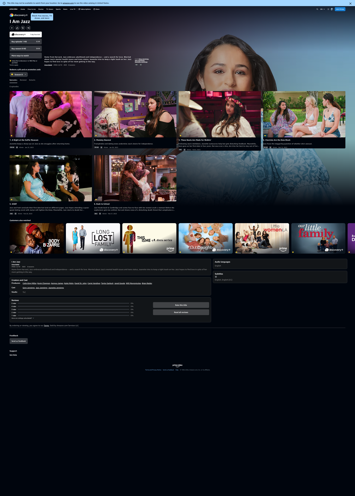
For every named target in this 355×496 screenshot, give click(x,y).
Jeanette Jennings (141, 62)
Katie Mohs (69, 283)
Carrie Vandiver (94, 283)
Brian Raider (147, 283)
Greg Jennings (144, 59)
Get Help (13, 355)
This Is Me (149, 238)
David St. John (81, 283)
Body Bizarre (37, 238)
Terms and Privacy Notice (153, 370)
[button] (23, 318)
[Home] (13, 9)
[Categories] (328, 9)
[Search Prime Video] (317, 9)
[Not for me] (23, 28)
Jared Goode (119, 283)
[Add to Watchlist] (12, 28)
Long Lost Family (93, 238)
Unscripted (48, 65)
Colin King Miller (29, 283)
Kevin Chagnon (43, 283)
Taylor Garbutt (107, 283)
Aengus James (57, 283)
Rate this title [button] (181, 305)
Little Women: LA (262, 238)
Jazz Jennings (139, 60)
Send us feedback (168, 370)
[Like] (17, 28)
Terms (46, 325)
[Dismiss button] (350, 3)
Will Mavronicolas (133, 283)
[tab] (13, 80)
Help (176, 370)
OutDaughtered (206, 238)
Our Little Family (318, 238)
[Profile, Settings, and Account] (332, 9)
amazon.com (68, 3)
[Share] (28, 28)
